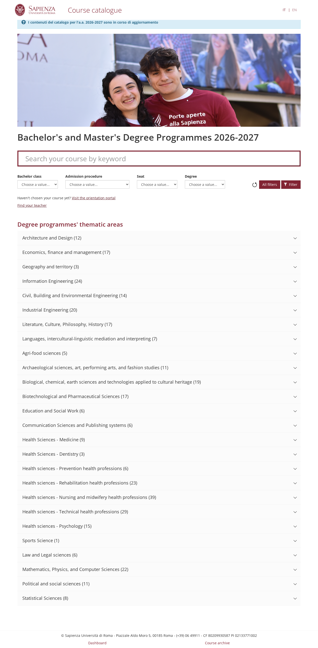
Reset (254, 182)
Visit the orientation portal (94, 198)
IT (284, 9)
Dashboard (97, 643)
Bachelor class (29, 176)
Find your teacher (32, 205)
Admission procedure (83, 176)
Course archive (217, 643)
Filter (292, 184)
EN (294, 9)
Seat (140, 176)
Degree (191, 176)
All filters (269, 184)
